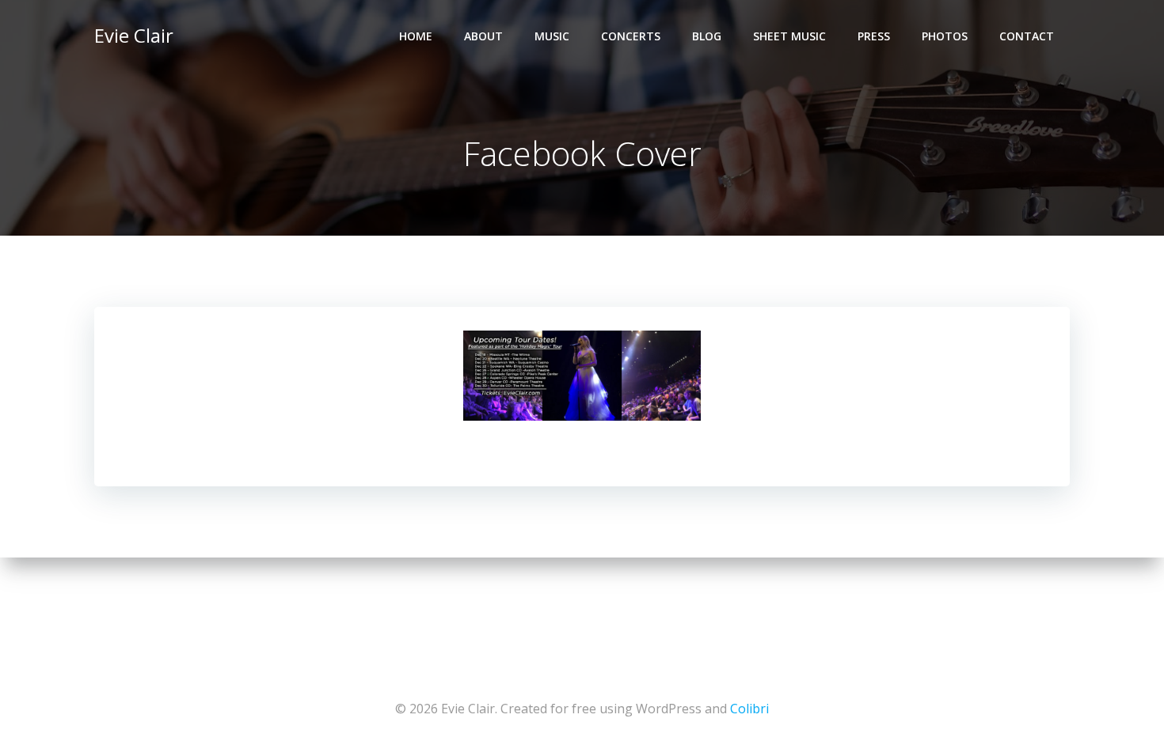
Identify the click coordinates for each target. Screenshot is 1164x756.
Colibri (749, 708)
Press (874, 35)
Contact (1026, 35)
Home (415, 35)
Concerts (630, 35)
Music (551, 35)
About (483, 35)
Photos (945, 35)
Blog (706, 35)
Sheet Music (789, 35)
